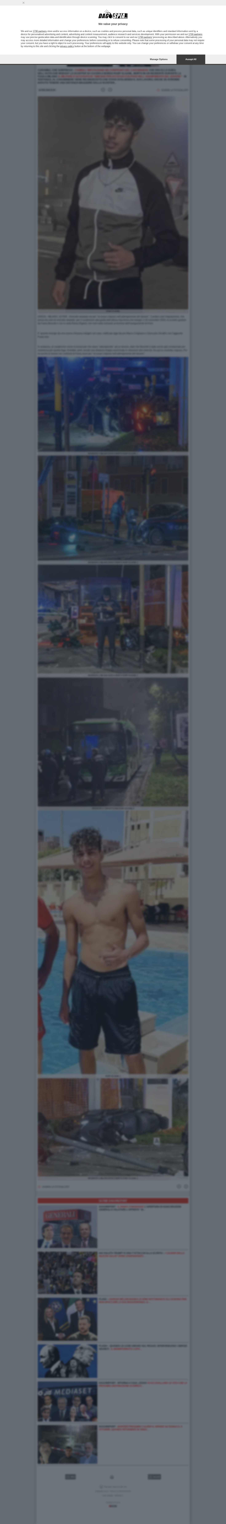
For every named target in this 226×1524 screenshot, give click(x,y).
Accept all (190, 59)
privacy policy (67, 46)
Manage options (159, 59)
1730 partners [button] (40, 31)
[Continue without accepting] (23, 3)
